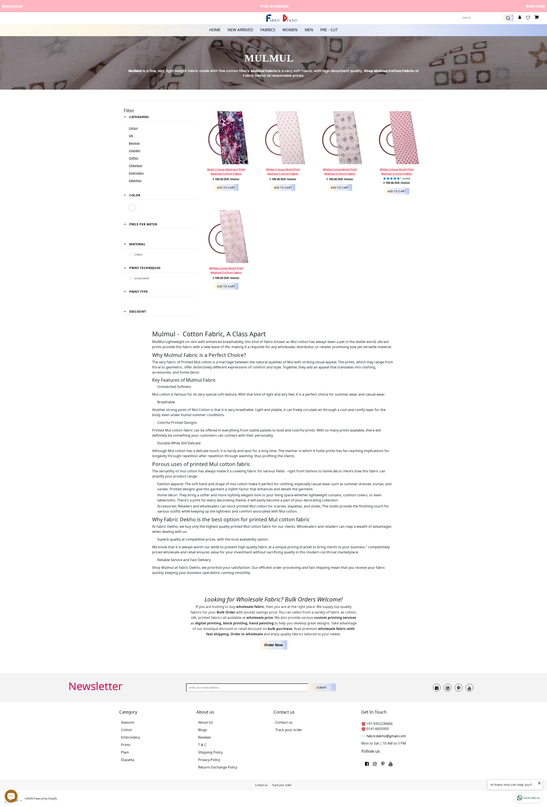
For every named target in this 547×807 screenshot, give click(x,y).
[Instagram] (447, 688)
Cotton (138, 254)
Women (290, 29)
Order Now (273, 645)
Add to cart (226, 187)
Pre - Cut (329, 29)
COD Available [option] (274, 6)
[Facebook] (437, 688)
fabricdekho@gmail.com (386, 736)
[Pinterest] (458, 688)
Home (215, 29)
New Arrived (240, 29)
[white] (132, 207)
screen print (141, 278)
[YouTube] (469, 688)
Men (309, 29)
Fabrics (267, 29)
